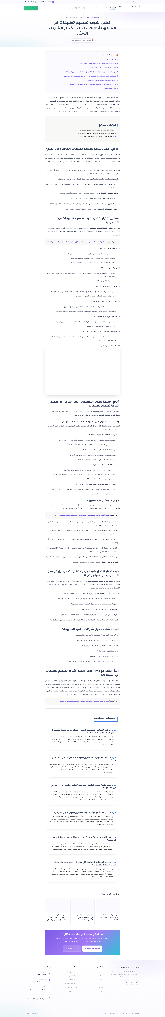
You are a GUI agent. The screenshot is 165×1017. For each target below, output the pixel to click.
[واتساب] (137, 982)
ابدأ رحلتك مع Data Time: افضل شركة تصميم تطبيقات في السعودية (93, 84)
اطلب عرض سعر (71, 948)
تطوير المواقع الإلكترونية (71, 972)
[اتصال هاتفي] (127, 982)
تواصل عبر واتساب (92, 948)
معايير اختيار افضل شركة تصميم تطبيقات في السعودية (97, 68)
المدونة (85, 8)
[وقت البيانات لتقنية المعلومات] (130, 8)
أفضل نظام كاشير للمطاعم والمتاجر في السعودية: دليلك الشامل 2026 (82, 515)
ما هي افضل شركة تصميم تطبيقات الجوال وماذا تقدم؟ (98, 64)
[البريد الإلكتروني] (132, 982)
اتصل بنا (69, 8)
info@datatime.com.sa (45, 2)
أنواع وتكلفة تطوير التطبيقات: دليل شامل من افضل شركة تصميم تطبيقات (91, 72)
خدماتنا (105, 8)
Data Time (101, 662)
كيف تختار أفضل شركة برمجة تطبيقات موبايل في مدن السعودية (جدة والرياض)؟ (90, 76)
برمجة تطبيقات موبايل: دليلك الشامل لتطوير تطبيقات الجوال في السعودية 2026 (78, 242)
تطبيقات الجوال (73, 976)
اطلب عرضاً (29, 8)
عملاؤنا (77, 8)
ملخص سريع (111, 59)
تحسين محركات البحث (71, 987)
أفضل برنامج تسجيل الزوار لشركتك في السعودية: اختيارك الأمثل (85, 701)
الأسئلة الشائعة (110, 89)
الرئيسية (113, 8)
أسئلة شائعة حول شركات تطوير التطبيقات (102, 80)
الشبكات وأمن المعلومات (71, 984)
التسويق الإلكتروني (73, 991)
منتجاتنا (95, 8)
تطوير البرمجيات (73, 980)
